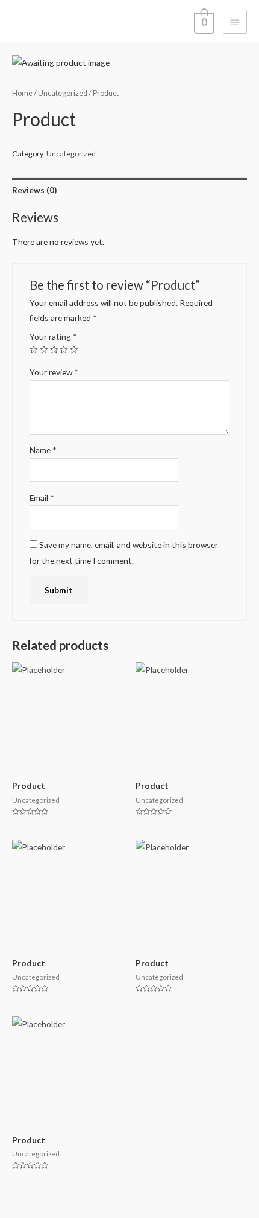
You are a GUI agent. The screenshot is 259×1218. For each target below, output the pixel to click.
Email (42, 498)
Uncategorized (62, 93)
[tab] (129, 190)
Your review (54, 372)
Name (43, 450)
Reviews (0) (34, 190)
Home (22, 93)
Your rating (53, 336)
